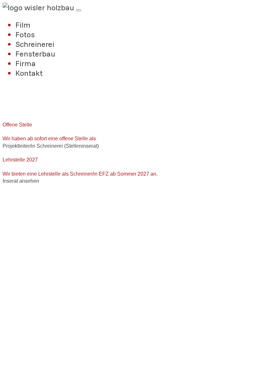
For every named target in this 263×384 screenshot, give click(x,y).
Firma (25, 63)
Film (22, 25)
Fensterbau (35, 53)
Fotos (25, 34)
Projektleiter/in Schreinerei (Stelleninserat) (51, 146)
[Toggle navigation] (78, 10)
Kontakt (29, 73)
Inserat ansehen (21, 181)
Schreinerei (34, 44)
